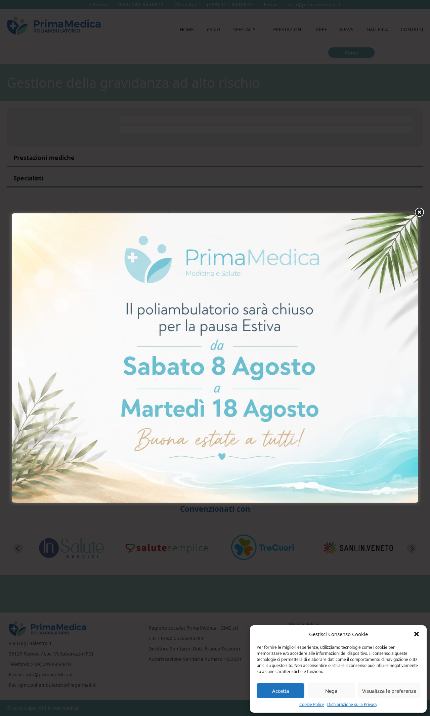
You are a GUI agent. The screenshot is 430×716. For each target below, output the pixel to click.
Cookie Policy (311, 704)
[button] (416, 634)
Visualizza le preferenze (389, 690)
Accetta (280, 690)
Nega (331, 690)
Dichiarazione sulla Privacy (352, 704)
